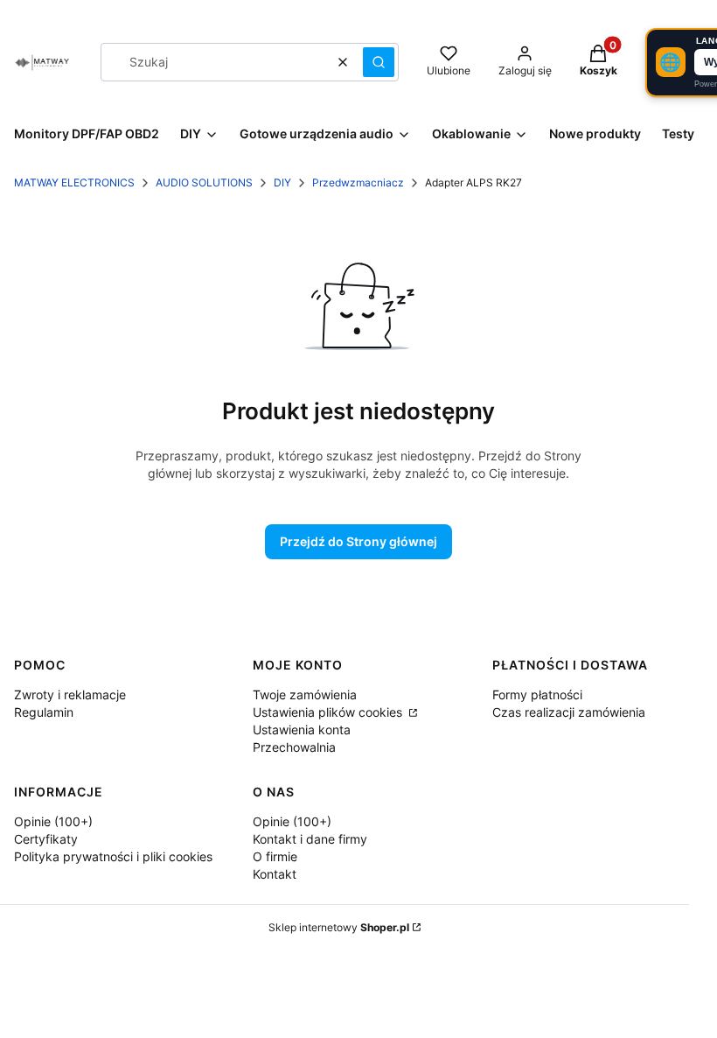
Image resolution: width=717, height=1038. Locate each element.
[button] (378, 62)
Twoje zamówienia (305, 694)
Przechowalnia (294, 747)
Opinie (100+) (53, 821)
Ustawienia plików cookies (329, 712)
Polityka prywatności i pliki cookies (113, 856)
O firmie (275, 856)
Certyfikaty (46, 838)
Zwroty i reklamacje (70, 694)
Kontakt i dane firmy (310, 838)
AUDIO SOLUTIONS (204, 182)
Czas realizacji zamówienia (568, 712)
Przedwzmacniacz (358, 182)
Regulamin (43, 712)
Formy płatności (537, 694)
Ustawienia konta (302, 729)
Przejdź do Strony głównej (358, 541)
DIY (282, 182)
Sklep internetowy (338, 927)
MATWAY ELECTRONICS (74, 182)
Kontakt (274, 873)
